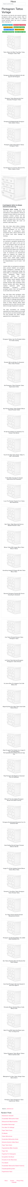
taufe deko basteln (8, 27)
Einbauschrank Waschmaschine (10, 1121)
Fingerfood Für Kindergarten (9, 1154)
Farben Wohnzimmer (7, 1136)
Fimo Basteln (5, 1162)
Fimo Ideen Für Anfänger (8, 1127)
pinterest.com (10, 1108)
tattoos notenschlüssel (8, 32)
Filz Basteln (5, 1133)
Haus (13, 1)
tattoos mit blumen (19, 29)
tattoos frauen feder (8, 29)
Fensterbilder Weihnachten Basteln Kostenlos (13, 1165)
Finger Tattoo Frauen (7, 1130)
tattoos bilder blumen (19, 27)
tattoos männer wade (20, 32)
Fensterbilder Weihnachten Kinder (10, 1118)
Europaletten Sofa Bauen (8, 1157)
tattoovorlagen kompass (19, 25)
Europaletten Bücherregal (8, 1124)
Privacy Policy (20, 1180)
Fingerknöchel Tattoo (7, 1171)
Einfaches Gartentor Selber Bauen (10, 1142)
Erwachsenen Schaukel (7, 1115)
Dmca (6, 1180)
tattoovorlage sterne (7, 25)
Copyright (14, 1182)
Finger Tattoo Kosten (7, 1145)
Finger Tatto (5, 1151)
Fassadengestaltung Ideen (8, 1168)
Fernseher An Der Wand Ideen (9, 1160)
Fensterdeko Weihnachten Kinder (10, 1139)
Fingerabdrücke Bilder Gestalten (10, 1148)
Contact (12, 1180)
